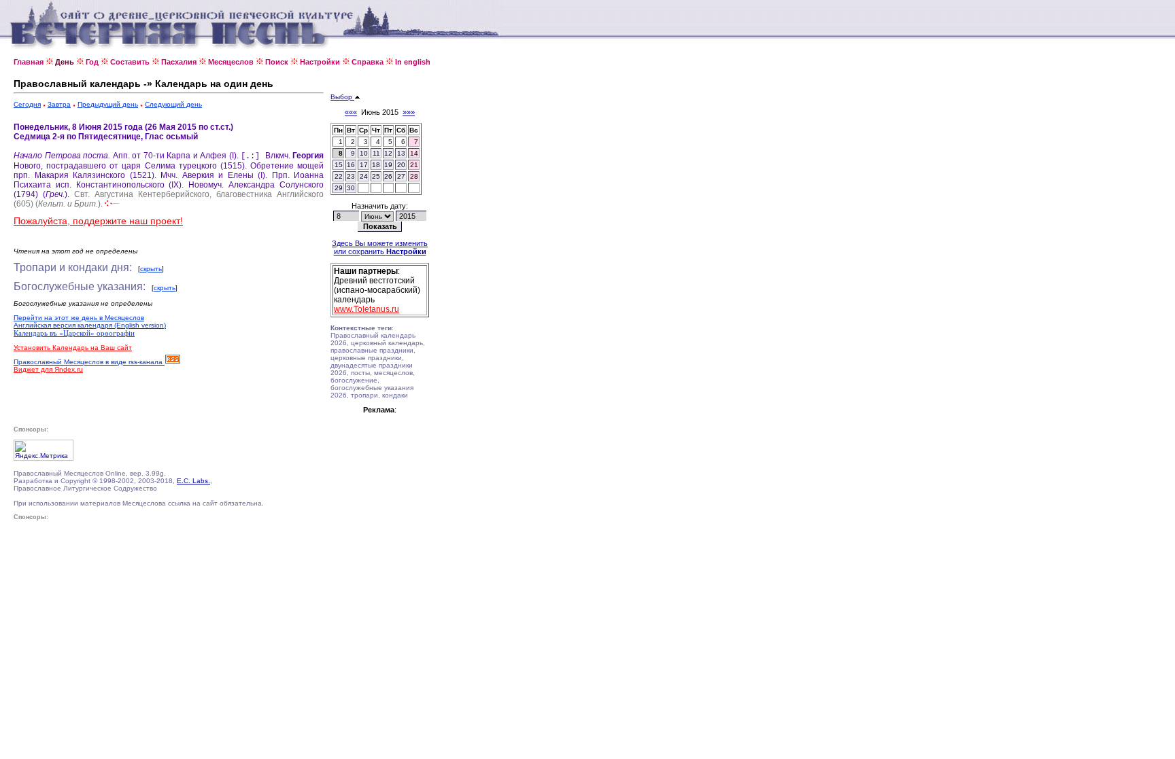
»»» (409, 112)
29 (339, 188)
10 (364, 153)
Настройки (320, 62)
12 (388, 153)
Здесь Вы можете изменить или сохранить (380, 247)
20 (401, 165)
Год (92, 62)
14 (414, 153)
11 (376, 153)
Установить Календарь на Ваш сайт (73, 347)
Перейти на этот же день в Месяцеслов (79, 317)
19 (388, 165)
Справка (368, 62)
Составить (130, 62)
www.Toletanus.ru (366, 309)
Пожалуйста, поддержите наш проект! (98, 220)
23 (351, 176)
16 (351, 165)
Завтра (59, 104)
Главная (29, 62)
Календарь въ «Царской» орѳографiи (74, 333)
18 (376, 165)
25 (376, 176)
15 (339, 165)
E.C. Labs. (193, 480)
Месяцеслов (231, 62)
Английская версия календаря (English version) (90, 325)
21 (414, 165)
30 (351, 188)
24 (364, 176)
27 (401, 176)
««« (351, 112)
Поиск (276, 62)
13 (401, 153)
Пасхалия (179, 62)
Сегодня (27, 104)
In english (412, 62)
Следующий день (173, 104)
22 (339, 176)
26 (388, 176)
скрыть (151, 268)
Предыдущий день (108, 104)
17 (364, 165)
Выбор (342, 97)
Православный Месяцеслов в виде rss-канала (89, 362)
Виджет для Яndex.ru (48, 369)
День (64, 62)
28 (414, 176)
